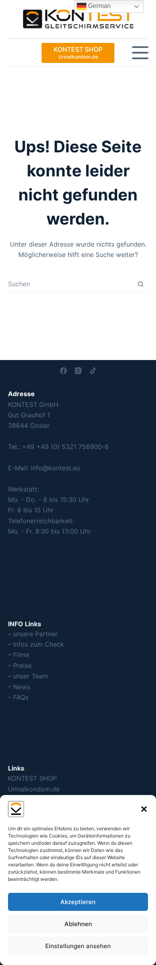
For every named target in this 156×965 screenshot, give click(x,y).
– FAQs (18, 697)
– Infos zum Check (36, 644)
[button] (144, 809)
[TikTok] (93, 370)
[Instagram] (78, 370)
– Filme (18, 655)
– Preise (20, 666)
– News (19, 687)
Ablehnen (78, 924)
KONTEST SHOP (32, 778)
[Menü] (140, 53)
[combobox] (70, 284)
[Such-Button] (140, 284)
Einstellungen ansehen (78, 946)
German (98, 5)
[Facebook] (63, 370)
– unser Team (28, 676)
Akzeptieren (78, 902)
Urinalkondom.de (34, 789)
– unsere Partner (33, 634)
